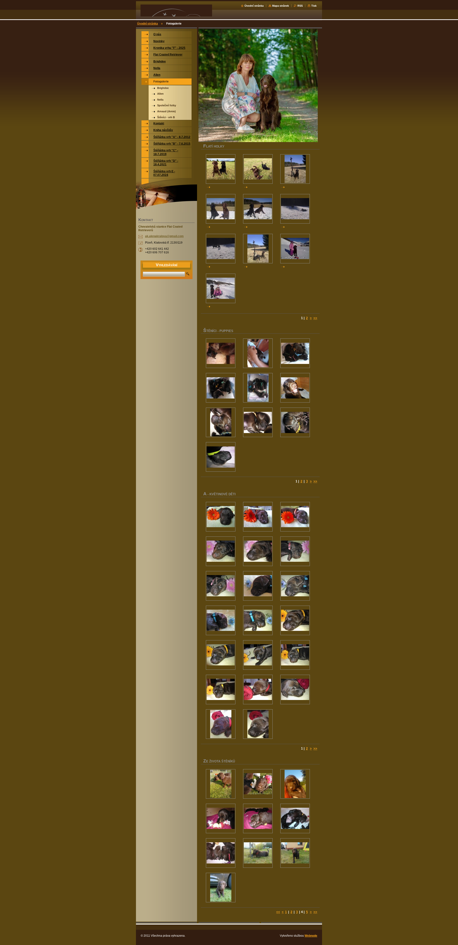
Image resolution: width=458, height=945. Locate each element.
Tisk (314, 5)
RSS (300, 5)
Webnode (311, 935)
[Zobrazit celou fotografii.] (220, 169)
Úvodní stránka (254, 5)
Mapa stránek (280, 5)
